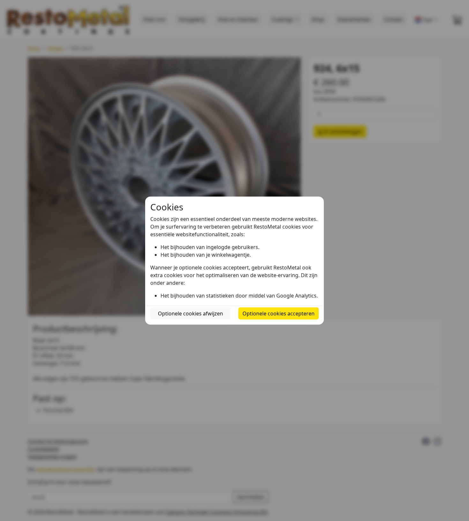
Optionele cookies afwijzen (190, 313)
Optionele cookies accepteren (278, 313)
